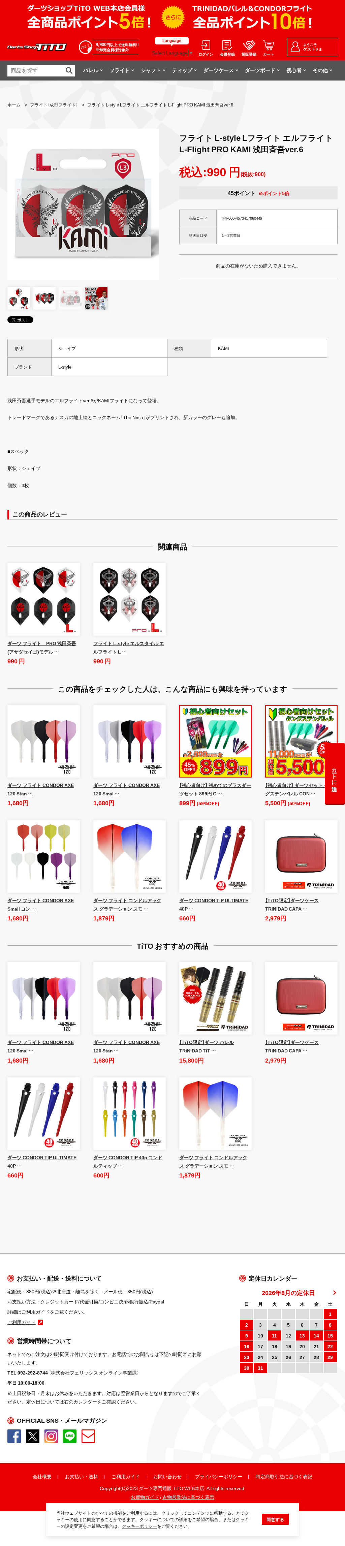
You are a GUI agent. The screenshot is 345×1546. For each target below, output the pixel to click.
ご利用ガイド (126, 1476)
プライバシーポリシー (218, 1476)
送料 (93, 1476)
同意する (275, 1519)
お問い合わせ (167, 1476)
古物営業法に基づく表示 (188, 1496)
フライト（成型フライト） (54, 104)
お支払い (74, 1476)
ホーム (14, 104)
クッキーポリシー (139, 1526)
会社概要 (42, 1476)
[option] (83, 204)
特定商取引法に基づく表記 (284, 1476)
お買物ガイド (145, 1496)
